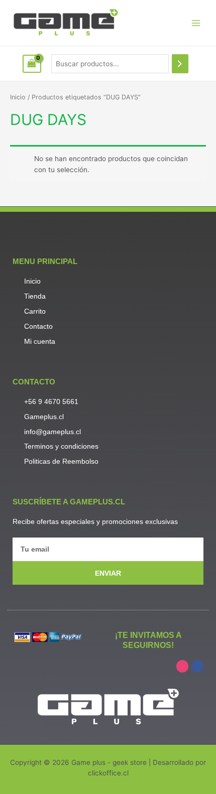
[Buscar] (180, 64)
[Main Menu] (196, 23)
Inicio (18, 97)
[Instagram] (182, 666)
